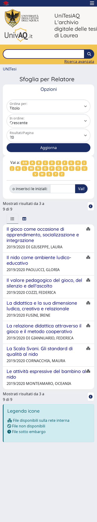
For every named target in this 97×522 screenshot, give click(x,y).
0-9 (25, 163)
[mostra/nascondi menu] (92, 3)
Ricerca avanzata (79, 61)
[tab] (12, 219)
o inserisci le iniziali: (29, 188)
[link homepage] (8, 3)
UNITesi (9, 69)
